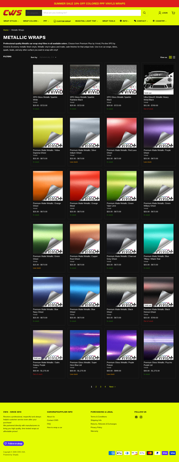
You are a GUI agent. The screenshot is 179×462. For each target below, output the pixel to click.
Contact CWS (52, 420)
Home (6, 30)
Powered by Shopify (10, 455)
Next (111, 387)
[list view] (174, 57)
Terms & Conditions (99, 417)
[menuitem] (11, 21)
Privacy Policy (96, 427)
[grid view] (170, 57)
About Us (51, 417)
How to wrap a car (54, 427)
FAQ (49, 424)
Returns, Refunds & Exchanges (104, 424)
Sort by (34, 57)
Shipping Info (96, 420)
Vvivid (35, 102)
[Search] (144, 13)
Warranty (94, 431)
